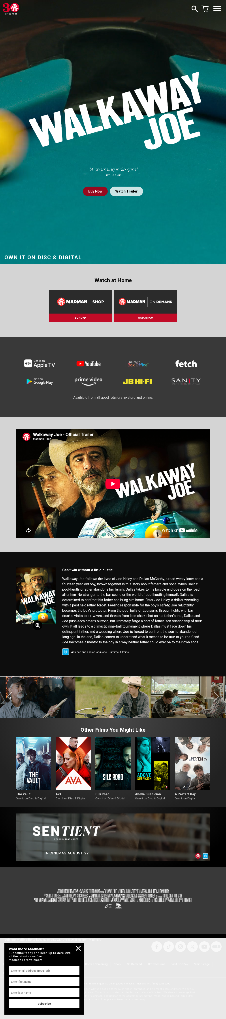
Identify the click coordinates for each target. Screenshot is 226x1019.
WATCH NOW (145, 317)
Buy (95, 191)
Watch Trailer (126, 191)
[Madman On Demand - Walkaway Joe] (145, 302)
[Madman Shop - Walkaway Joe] (80, 302)
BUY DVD (80, 317)
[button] (10, 697)
